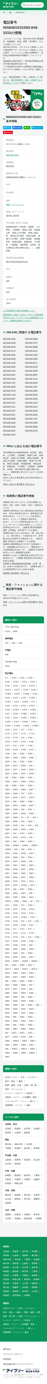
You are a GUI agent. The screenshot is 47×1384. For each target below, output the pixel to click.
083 (22, 953)
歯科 (29, 1105)
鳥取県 (8, 1194)
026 (6, 785)
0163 (15, 717)
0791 (7, 941)
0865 (22, 980)
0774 (23, 933)
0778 (7, 937)
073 (22, 905)
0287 (31, 805)
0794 (15, 941)
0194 (15, 749)
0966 (7, 1028)
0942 (23, 1008)
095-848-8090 (31, 382)
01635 (8, 721)
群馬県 (37, 1148)
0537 (31, 853)
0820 (7, 949)
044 (22, 825)
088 (30, 988)
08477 (8, 968)
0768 (7, 929)
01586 (24, 713)
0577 (32, 885)
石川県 (8, 1163)
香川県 (27, 1198)
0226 (23, 757)
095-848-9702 (31, 366)
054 (22, 857)
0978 (15, 1036)
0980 (7, 1040)
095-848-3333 (12, 155)
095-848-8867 (31, 374)
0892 (30, 996)
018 (22, 737)
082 (30, 945)
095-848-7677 (31, 342)
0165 (33, 721)
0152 (7, 705)
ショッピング (11, 1101)
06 (31, 901)
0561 (7, 873)
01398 (26, 693)
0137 (23, 685)
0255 (30, 777)
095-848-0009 (9, 358)
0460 (7, 829)
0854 (23, 972)
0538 (7, 857)
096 (14, 1024)
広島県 (37, 1194)
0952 (30, 1016)
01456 (32, 697)
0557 (23, 869)
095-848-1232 (9, 362)
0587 (23, 893)
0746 (15, 917)
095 (14, 1016)
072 (37, 901)
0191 (22, 745)
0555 (7, 869)
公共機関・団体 (30, 1097)
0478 (15, 837)
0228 (31, 757)
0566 (15, 877)
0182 (30, 737)
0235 (7, 765)
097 (6, 1032)
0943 (31, 1008)
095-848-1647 (31, 418)
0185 (23, 741)
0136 (15, 685)
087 (30, 984)
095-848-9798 (9, 346)
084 (6, 964)
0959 (7, 1024)
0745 (7, 917)
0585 (7, 893)
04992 (16, 845)
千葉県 (8, 1148)
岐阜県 (27, 1175)
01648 (25, 721)
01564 (33, 709)
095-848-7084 (31, 354)
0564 (31, 873)
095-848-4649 (9, 342)
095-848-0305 (31, 394)
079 (29, 937)
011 (6, 677)
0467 (7, 833)
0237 (15, 765)
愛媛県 (37, 1198)
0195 (23, 749)
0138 (25, 689)
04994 (25, 845)
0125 (30, 677)
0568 (31, 877)
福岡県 (8, 1214)
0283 (7, 805)
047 (14, 833)
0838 (7, 960)
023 (14, 761)
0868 (15, 984)
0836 (23, 956)
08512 (25, 968)
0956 (23, 1020)
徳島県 (18, 1198)
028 (14, 801)
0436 (30, 821)
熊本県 (37, 1214)
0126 (7, 681)
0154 (23, 705)
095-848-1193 (9, 394)
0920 (30, 1004)
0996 (23, 1052)
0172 (30, 729)
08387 (16, 960)
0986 (23, 1044)
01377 (17, 689)
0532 (7, 853)
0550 (7, 865)
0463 (15, 829)
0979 (23, 1036)
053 (22, 849)
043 (22, 821)
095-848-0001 (9, 414)
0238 (23, 765)
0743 (23, 913)
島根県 (18, 1194)
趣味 (21, 1081)
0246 (15, 773)
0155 (7, 709)
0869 (23, 984)
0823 (15, 949)
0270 (30, 793)
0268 (7, 793)
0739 (31, 909)
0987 (31, 1044)
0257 (15, 781)
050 (6, 654)
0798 (15, 945)
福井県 (18, 1163)
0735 (30, 905)
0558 (31, 869)
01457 (8, 701)
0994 (7, 1052)
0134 (32, 681)
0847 (30, 964)
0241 (15, 769)
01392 (8, 693)
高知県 (8, 1202)
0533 (15, 853)
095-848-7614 (9, 350)
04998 (8, 849)
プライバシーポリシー (13, 1354)
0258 (23, 781)
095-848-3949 (31, 370)
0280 (22, 801)
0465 (23, 829)
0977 (7, 1036)
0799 (23, 945)
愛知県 (18, 1175)
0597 (31, 897)
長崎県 (27, 1214)
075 (22, 921)
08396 (34, 960)
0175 (23, 733)
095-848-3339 (9, 378)
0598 (16, 901)
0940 (15, 1008)
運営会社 (7, 1349)
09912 (15, 1048)
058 (14, 889)
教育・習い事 (31, 1085)
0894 (15, 1000)
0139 (33, 689)
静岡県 (8, 1175)
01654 (8, 725)
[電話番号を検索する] (24, 5)
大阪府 (8, 1179)
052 (16, 849)
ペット (24, 1101)
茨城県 (18, 1148)
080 (13, 642)
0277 (23, 797)
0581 (22, 889)
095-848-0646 (9, 426)
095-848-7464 (9, 338)
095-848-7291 (31, 386)
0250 (14, 777)
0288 (7, 809)
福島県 (27, 1132)
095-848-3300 (9, 354)
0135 (7, 685)
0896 (31, 1000)
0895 (23, 1000)
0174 (15, 733)
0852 (7, 972)
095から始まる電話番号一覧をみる (18, 484)
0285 (23, 805)
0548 (23, 861)
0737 (15, 909)
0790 (37, 937)
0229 (7, 761)
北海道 (8, 1128)
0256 (7, 781)
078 (22, 937)
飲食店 (30, 1093)
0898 (15, 1004)
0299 (15, 817)
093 (37, 1004)
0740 (7, 913)
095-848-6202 (31, 414)
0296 (31, 813)
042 (34, 817)
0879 (23, 988)
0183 (7, 741)
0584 (30, 889)
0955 (15, 1020)
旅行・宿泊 (10, 1081)
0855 (31, 972)
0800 (15, 631)
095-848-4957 (9, 374)
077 (14, 929)
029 (22, 809)
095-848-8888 (31, 426)
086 (6, 980)
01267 (16, 681)
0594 (7, 897)
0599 (24, 901)
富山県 (37, 1159)
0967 (15, 1028)
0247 (23, 773)
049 (14, 841)
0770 (22, 929)
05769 (24, 885)
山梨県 (8, 1159)
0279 (7, 801)
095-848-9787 (9, 410)
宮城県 (37, 1128)
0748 (7, 921)
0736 (7, 909)
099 (6, 1048)
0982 (24, 1040)
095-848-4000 (9, 366)
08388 (25, 960)
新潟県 (27, 1159)
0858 (23, 976)
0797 (7, 945)
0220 (22, 753)
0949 (7, 1016)
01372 (32, 685)
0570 (7, 666)
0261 (22, 785)
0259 (31, 781)
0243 (31, 769)
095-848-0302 (31, 398)
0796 (31, 941)
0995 (15, 1052)
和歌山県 (19, 1183)
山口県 (8, 1198)
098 (30, 1036)
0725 (15, 905)
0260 (14, 785)
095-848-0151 (9, 402)
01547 (32, 705)
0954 (7, 1020)
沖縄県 (39, 1218)
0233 (22, 761)
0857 (15, 976)
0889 (15, 996)
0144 (15, 697)
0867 (7, 984)
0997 (7, 1056)
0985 (15, 1044)
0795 (23, 941)
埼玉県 (29, 1144)
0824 (23, 949)
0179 (15, 737)
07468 (24, 917)
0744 (31, 913)
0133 (24, 681)
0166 (7, 729)
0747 (32, 917)
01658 (35, 725)
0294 (15, 813)
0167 (15, 729)
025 (6, 777)
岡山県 (27, 1194)
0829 (15, 953)
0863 (14, 980)
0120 (7, 631)
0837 (31, 956)
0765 (15, 925)
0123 (14, 677)
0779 (15, 937)
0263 (30, 785)
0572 (15, 881)
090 (20, 642)
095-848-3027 (9, 430)
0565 (7, 877)
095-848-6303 (31, 410)
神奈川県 (19, 1144)
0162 (7, 717)
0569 (7, 881)
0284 (15, 805)
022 (14, 753)
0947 (23, 1012)
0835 (15, 956)
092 (22, 1004)
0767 (31, 925)
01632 (24, 717)
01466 (25, 701)
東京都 (8, 1144)
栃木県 (27, 1148)
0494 (30, 841)
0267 (31, 789)
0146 (16, 701)
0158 (15, 713)
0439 (15, 825)
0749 (15, 921)
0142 (34, 693)
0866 (30, 980)
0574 (31, 881)
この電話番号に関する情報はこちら (19, 310)
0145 (23, 697)
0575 (7, 885)
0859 (31, 976)
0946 (15, 1012)
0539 (15, 857)
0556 (15, 869)
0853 (15, 972)
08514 (34, 968)
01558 (16, 709)
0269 (15, 793)
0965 (30, 1024)
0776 (31, 933)
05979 (8, 901)
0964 (22, 1024)
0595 (15, 897)
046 (36, 825)
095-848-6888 (9, 418)
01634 (33, 717)
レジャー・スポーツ (14, 1093)
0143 (7, 697)
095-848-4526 (9, 386)
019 (14, 745)
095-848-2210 (31, 350)
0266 (23, 789)
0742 (15, 913)
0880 (7, 992)
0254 (22, 777)
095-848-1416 (31, 378)
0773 (15, 933)
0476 (7, 837)
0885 (31, 992)
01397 (17, 693)
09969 (32, 1052)
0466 (31, 829)
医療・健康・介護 (13, 1085)
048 (30, 837)
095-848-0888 (31, 346)
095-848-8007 (9, 398)
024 (30, 765)
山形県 (18, 1132)
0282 (30, 801)
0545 (7, 861)
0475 (30, 833)
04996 (34, 845)
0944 (7, 1012)
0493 (22, 841)
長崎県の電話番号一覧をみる (16, 573)
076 (29, 921)
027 (22, 793)
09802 (16, 1040)
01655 (17, 725)
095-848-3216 (31, 406)
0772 (7, 933)
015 (33, 701)
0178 (7, 737)
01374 (8, 689)
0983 (32, 1040)
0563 (23, 873)
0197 (31, 749)
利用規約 (7, 1359)
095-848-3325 (9, 422)
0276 (15, 797)
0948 (31, 1012)
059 (30, 893)
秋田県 (8, 1132)
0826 (31, 949)
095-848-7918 (9, 390)
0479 (23, 837)
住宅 (23, 1077)
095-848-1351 (9, 382)
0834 (7, 956)
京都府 (27, 1179)
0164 (16, 721)
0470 (22, 833)
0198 (7, 753)
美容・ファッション (15, 204)
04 (28, 817)
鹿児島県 (28, 1218)
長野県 (18, 1159)
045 (29, 825)
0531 (30, 849)
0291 (30, 809)
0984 (7, 1044)
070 (6, 642)
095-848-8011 (31, 362)
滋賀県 (37, 1179)
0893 (7, 1000)
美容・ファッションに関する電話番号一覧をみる (23, 603)
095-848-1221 (31, 402)
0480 (7, 841)
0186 (31, 741)
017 (22, 729)
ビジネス (32, 1077)
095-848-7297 (9, 434)
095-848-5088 (31, 422)
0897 (7, 1004)
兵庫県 (18, 1179)
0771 (30, 929)
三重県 (37, 1175)
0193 (7, 749)
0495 (7, 845)
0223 (30, 753)
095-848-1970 (9, 370)
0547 (15, 861)
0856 (7, 976)
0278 (31, 797)
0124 (22, 677)
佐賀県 (18, 1214)
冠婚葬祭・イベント (14, 1105)
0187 (7, 745)
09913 (24, 1048)
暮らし (33, 1101)
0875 (7, 988)
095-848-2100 (31, 430)
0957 (31, 1020)
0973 (22, 1032)
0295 (23, 813)
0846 (22, 964)
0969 (31, 1028)
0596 (23, 897)
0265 (15, 789)
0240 (7, 769)
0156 (24, 709)
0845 (14, 964)
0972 (14, 1032)
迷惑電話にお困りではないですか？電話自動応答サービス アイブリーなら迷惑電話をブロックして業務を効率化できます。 (23, 317)
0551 (15, 865)
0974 (30, 1032)
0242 (23, 769)
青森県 (18, 1128)
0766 (23, 925)
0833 (30, 953)
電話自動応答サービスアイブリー (18, 1364)
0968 (23, 1028)
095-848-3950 (31, 390)
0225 (15, 757)
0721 (7, 905)
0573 (23, 881)
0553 (23, 865)
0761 (37, 921)
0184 (15, 741)
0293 (7, 813)
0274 (7, 797)
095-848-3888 (31, 338)
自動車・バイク (12, 1097)
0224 (7, 757)
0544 (30, 857)
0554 (31, 865)
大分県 (8, 1218)
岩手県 (27, 1128)
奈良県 (8, 1183)
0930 (7, 1008)
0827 (7, 953)
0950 (22, 1016)
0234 (30, 761)
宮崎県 (18, 1218)
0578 (7, 889)
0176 (31, 733)
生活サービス (11, 1077)
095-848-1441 (9, 406)
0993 (32, 1048)
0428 (15, 821)
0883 (15, 992)
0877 (15, 988)
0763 (7, 925)
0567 (23, 877)
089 (22, 996)
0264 (7, 789)
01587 (33, 713)
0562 (15, 873)
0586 (15, 893)
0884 (23, 992)
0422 (7, 821)
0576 (15, 885)
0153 (15, 705)
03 (22, 817)
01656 (26, 725)
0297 (7, 817)
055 (30, 861)
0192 (30, 745)
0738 (23, 909)
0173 (7, 733)
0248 (31, 773)
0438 (7, 825)
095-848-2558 (31, 358)
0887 (7, 996)
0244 (7, 773)
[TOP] (4, 12)
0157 (7, 713)
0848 (16, 968)
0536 (23, 853)
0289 (15, 809)
